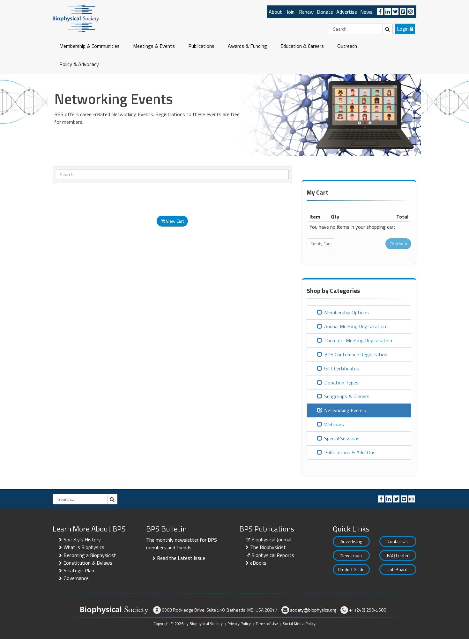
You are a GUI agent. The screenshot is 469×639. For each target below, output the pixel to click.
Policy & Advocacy (79, 64)
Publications (201, 46)
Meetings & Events (154, 46)
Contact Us (398, 541)
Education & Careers (302, 46)
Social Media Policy (299, 623)
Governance (76, 578)
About (275, 12)
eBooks (258, 563)
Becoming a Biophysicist (89, 555)
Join (290, 12)
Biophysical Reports (272, 555)
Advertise (346, 12)
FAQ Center (398, 555)
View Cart (174, 221)
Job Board (397, 569)
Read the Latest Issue (181, 558)
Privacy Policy (239, 623)
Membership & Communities (89, 46)
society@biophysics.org (313, 609)
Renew (306, 12)
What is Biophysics (83, 547)
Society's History (82, 539)
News (366, 12)
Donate (325, 12)
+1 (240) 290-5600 (367, 609)
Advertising (351, 541)
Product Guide (351, 569)
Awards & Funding (247, 46)
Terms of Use (267, 623)
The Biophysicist (268, 547)
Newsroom (351, 555)
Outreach (347, 46)
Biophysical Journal (271, 539)
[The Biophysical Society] (76, 18)
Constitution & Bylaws (87, 563)
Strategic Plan (78, 570)
